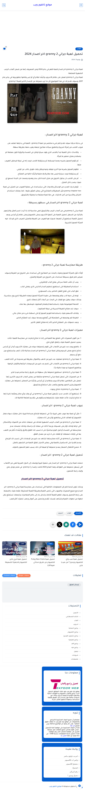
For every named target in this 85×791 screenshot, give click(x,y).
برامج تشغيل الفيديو (71, 636)
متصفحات (75, 659)
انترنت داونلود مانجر (71, 756)
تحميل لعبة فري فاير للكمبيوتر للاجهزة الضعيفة (16, 561)
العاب (79, 49)
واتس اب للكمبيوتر (71, 760)
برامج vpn (75, 647)
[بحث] (4, 5)
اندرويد (60, 513)
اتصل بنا (64, 736)
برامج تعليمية (74, 640)
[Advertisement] (42, 30)
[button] (73, 524)
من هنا (72, 726)
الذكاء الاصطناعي (72, 617)
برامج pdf (75, 644)
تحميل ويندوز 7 (72, 775)
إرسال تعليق (74, 585)
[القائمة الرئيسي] (81, 5)
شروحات (75, 655)
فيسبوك (75, 768)
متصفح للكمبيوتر (72, 764)
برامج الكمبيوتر (73, 632)
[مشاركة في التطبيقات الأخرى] (53, 524)
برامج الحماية (74, 628)
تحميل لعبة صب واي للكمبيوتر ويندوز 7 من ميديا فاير (72, 562)
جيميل (76, 651)
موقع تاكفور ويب (42, 5)
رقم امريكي (74, 772)
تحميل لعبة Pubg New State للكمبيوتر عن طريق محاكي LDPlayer (43, 562)
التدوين (76, 613)
